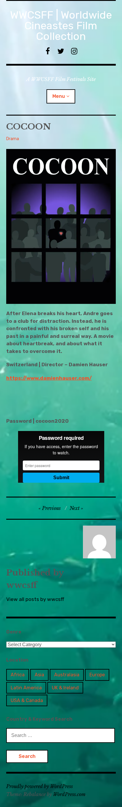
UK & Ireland (65, 688)
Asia (39, 675)
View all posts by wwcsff (35, 599)
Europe (97, 675)
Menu (58, 96)
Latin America (26, 688)
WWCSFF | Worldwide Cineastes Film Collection (61, 26)
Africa (18, 675)
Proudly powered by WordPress (39, 786)
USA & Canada (27, 700)
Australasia (66, 675)
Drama (12, 138)
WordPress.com (69, 794)
